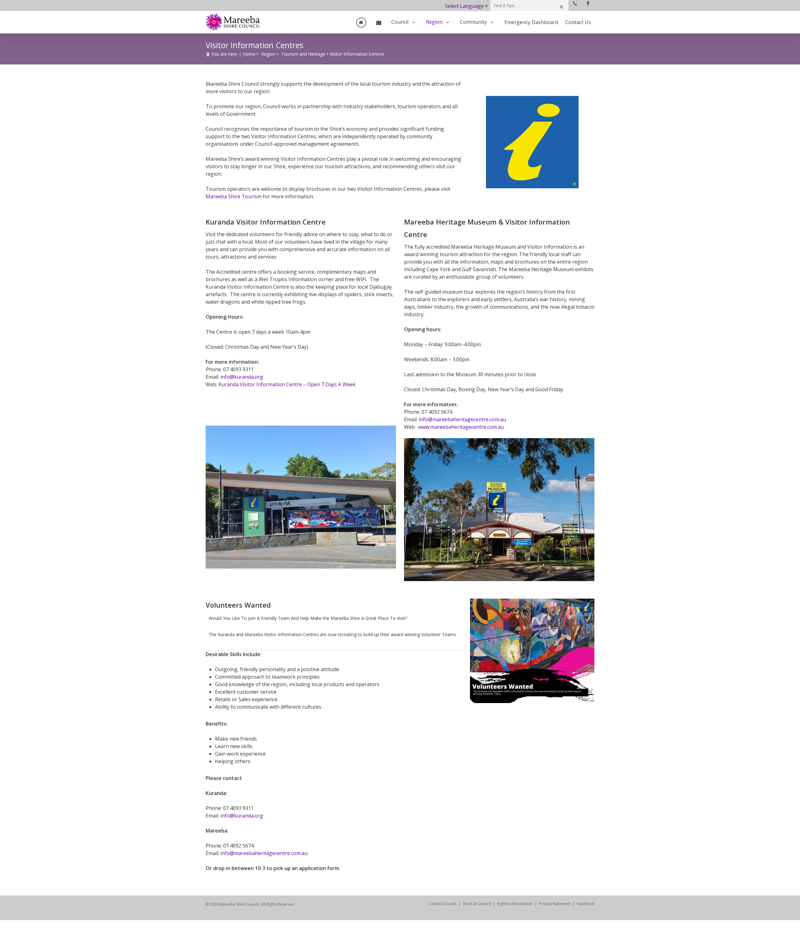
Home (249, 54)
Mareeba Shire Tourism (234, 196)
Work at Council (477, 903)
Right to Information (514, 903)
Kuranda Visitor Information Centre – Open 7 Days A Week (287, 384)
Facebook (585, 903)
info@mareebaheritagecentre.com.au (462, 419)
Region (268, 54)
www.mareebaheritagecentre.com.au (461, 426)
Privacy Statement (554, 903)
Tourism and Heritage (303, 54)
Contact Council (442, 903)
